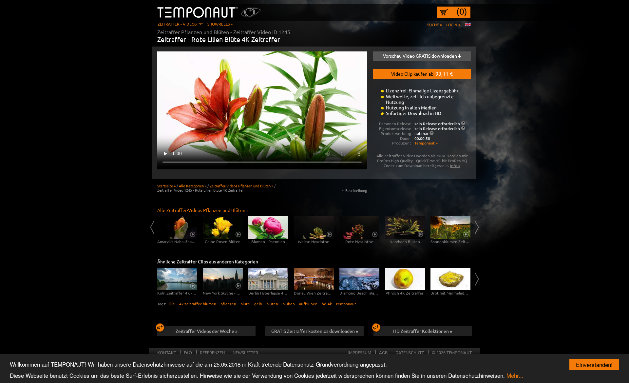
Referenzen (212, 352)
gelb (258, 303)
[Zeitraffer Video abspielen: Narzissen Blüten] (405, 227)
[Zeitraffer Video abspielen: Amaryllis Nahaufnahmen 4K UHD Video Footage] (177, 227)
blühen (288, 303)
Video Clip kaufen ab (422, 73)
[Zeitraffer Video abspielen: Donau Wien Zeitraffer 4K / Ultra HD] (314, 279)
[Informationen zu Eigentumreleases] (463, 128)
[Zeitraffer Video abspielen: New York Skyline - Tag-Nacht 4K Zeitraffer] (223, 279)
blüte (245, 303)
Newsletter (245, 352)
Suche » (434, 24)
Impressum (359, 352)
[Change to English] (468, 24)
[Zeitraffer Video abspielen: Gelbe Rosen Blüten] (223, 227)
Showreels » (220, 24)
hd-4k (327, 303)
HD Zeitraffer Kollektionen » (422, 331)
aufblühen (308, 303)
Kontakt (166, 352)
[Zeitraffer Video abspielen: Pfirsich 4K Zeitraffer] (405, 279)
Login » (453, 24)
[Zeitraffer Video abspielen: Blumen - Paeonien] (268, 227)
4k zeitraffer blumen (197, 303)
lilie (172, 303)
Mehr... (515, 375)
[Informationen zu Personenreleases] (463, 123)
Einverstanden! (594, 364)
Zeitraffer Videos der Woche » (207, 331)
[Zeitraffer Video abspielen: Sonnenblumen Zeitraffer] (450, 227)
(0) (461, 11)
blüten (272, 303)
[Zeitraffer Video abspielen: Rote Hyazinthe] (359, 227)
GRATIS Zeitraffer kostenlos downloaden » (314, 331)
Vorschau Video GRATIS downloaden (420, 56)
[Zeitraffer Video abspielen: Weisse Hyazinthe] (314, 227)
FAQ (188, 352)
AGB (383, 352)
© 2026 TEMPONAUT (452, 352)
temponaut (346, 303)
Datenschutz (409, 352)
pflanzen (228, 303)
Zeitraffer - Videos (177, 24)
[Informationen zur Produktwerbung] (431, 133)
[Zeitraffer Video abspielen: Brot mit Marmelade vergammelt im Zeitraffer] (450, 279)
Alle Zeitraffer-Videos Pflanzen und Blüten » (203, 210)
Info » (455, 165)
